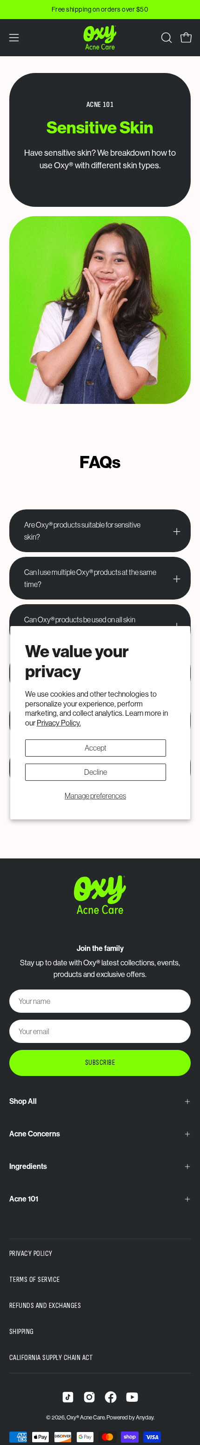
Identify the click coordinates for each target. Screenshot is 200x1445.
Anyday (144, 1417)
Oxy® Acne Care (86, 1417)
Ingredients (28, 1166)
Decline (95, 772)
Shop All (23, 1101)
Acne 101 (23, 1198)
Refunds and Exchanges (45, 1305)
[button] (165, 37)
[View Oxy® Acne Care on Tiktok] (68, 1397)
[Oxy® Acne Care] (100, 37)
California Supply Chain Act (51, 1357)
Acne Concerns (34, 1133)
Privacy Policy (31, 1253)
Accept (96, 747)
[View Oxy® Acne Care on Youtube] (132, 1397)
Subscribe (100, 1062)
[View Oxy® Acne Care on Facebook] (111, 1397)
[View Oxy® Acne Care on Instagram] (89, 1397)
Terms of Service (34, 1279)
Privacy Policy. (59, 722)
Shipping (21, 1331)
